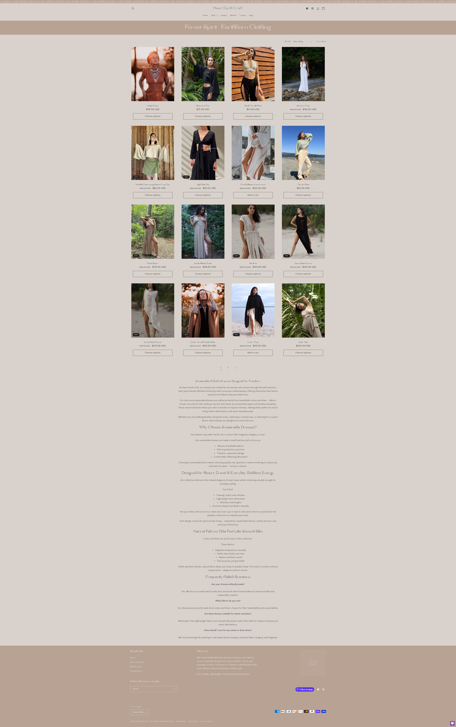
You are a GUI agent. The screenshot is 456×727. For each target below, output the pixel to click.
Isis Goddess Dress (203, 263)
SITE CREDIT (153, 721)
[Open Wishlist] (452, 723)
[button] (133, 8)
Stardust (253, 263)
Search (133, 658)
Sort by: (288, 42)
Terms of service (206, 721)
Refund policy (136, 667)
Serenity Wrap (303, 106)
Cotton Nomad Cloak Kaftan (202, 342)
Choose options (153, 116)
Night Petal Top (202, 185)
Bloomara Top (202, 106)
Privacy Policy (136, 671)
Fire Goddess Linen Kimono (253, 185)
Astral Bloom (152, 263)
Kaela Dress (152, 106)
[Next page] (235, 368)
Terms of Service (137, 662)
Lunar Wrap (253, 342)
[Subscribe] (174, 689)
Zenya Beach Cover (303, 263)
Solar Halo (303, 342)
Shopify (170, 721)
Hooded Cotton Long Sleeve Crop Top (153, 185)
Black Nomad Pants (253, 106)
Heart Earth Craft (142, 721)
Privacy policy (193, 721)
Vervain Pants (303, 185)
